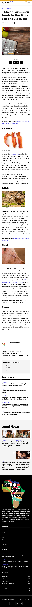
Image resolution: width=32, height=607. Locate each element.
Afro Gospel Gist (6, 8)
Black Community (7, 353)
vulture (26, 355)
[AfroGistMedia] (5, 344)
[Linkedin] (17, 603)
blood (15, 353)
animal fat (18, 351)
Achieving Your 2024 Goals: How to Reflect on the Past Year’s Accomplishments (8, 466)
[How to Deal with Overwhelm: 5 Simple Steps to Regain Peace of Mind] (9, 434)
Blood (7, 369)
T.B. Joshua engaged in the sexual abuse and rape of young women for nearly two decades (15, 406)
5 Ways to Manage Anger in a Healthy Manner (22, 443)
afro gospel (10, 351)
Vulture (8, 367)
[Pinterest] (17, 62)
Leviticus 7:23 (15, 154)
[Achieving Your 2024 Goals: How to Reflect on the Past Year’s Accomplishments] (9, 455)
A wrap (8, 370)
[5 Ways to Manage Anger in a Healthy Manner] (23, 434)
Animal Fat (8, 365)
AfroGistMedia (22, 23)
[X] (14, 62)
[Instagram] (14, 603)
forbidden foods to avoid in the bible (12, 355)
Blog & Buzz (4, 382)
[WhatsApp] (21, 62)
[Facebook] (10, 62)
